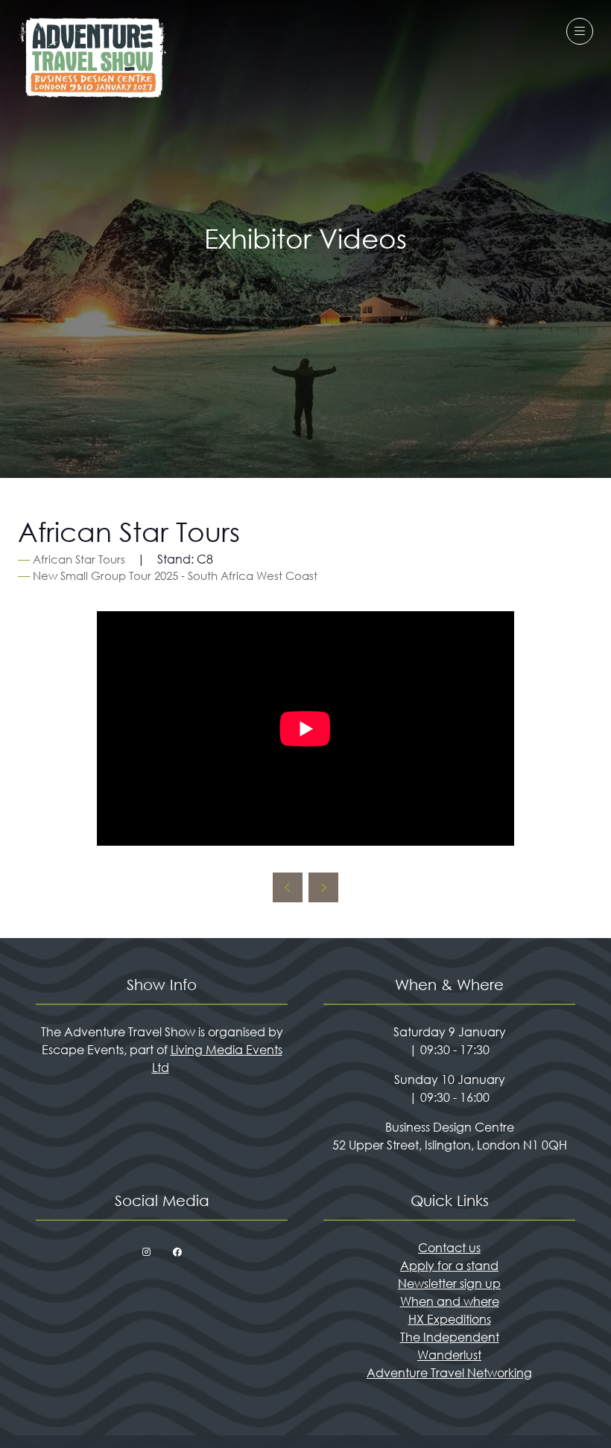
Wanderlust (449, 1354)
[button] (579, 31)
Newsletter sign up (449, 1283)
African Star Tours (79, 559)
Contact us (449, 1247)
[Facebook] (177, 1252)
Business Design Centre (449, 1127)
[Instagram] (146, 1252)
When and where (449, 1301)
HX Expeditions (449, 1319)
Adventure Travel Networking (449, 1372)
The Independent (449, 1337)
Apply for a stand (449, 1265)
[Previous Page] (288, 887)
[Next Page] (323, 887)
